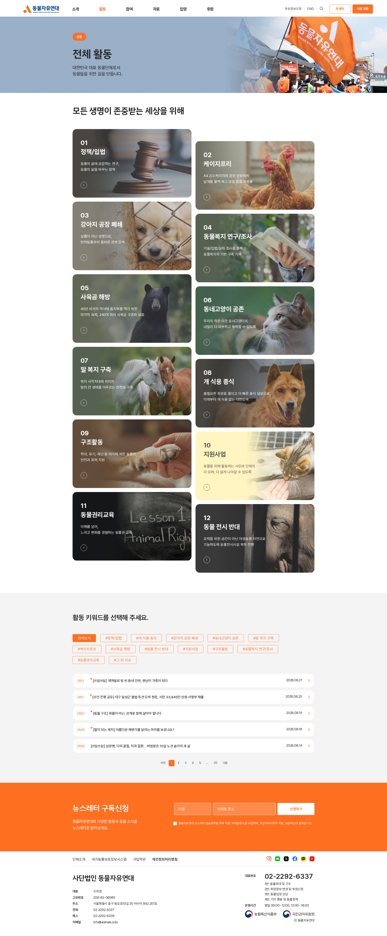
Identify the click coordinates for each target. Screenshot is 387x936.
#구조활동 (220, 649)
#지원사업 (190, 649)
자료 (156, 9)
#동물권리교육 (88, 660)
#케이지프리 (87, 649)
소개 (75, 9)
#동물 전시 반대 (156, 649)
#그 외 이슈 (122, 660)
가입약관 (139, 859)
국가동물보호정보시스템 (109, 859)
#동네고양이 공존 (226, 638)
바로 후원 (363, 9)
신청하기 (296, 809)
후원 (210, 9)
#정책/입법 (113, 638)
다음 (225, 762)
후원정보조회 (293, 9)
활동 (102, 9)
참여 (129, 9)
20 (215, 762)
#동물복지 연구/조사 (258, 649)
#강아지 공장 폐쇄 (184, 638)
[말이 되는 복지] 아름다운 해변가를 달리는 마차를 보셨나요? (133, 730)
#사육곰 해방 (120, 649)
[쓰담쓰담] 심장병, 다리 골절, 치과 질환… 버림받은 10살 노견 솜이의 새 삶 (140, 746)
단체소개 (79, 859)
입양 (183, 9)
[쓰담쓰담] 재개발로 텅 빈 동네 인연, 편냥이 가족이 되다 (130, 681)
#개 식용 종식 (146, 638)
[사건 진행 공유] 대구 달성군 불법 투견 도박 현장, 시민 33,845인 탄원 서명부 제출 (148, 697)
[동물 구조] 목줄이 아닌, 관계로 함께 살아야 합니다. (127, 713)
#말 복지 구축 (263, 638)
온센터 (340, 9)
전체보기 (84, 638)
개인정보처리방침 (164, 859)
